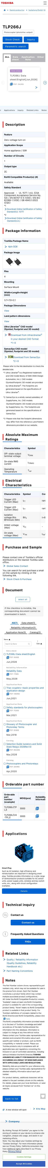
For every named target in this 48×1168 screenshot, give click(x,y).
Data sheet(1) (28, 622)
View (6, 310)
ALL (7, 57)
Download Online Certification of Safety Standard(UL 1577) (24, 210)
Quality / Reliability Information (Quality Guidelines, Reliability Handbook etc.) (22, 963)
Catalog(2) (35, 632)
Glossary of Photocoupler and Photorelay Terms (21, 725)
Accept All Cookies (24, 1164)
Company (14, 1121)
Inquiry (21, 110)
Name (6, 639)
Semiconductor (17, 10)
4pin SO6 (12, 246)
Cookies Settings (24, 1157)
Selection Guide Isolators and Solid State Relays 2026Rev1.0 (24, 745)
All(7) (15, 622)
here (8, 1019)
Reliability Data (14, 671)
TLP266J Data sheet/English (20, 654)
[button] (45, 3)
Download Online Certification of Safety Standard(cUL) (24, 219)
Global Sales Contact (17, 566)
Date (38, 644)
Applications (9, 110)
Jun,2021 (11, 698)
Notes (44, 110)
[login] (43, 1096)
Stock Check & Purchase (19, 579)
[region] (24, 1145)
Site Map (40, 1109)
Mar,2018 (11, 734)
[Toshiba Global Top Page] (7, 3)
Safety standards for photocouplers (24, 707)
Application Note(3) (16, 632)
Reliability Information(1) (23, 627)
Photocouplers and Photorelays (22, 763)
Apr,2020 (11, 771)
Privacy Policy (15, 1151)
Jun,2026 (11, 662)
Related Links (33, 110)
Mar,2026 (11, 754)
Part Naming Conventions (20, 971)
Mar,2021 (11, 715)
